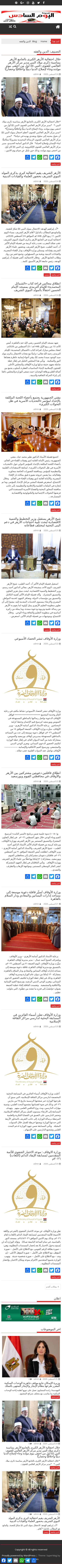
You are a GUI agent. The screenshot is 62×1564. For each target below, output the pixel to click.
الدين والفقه (55, 164)
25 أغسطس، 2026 (50, 1379)
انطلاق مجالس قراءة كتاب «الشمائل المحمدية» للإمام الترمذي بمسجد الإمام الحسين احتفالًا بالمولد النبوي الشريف (36, 287)
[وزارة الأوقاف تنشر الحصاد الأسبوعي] (31, 676)
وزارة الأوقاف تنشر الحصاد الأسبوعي (37, 638)
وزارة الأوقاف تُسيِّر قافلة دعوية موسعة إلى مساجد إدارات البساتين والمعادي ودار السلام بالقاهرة (33, 895)
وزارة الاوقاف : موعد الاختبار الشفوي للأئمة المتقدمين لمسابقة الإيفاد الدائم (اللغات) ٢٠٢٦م (34, 1155)
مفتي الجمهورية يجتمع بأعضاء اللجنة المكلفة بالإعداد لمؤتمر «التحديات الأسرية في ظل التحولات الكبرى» (33, 401)
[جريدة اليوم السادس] (31, 21)
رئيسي (47, 275)
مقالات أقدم (51, 1286)
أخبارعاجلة (55, 1397)
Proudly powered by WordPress (19, 1555)
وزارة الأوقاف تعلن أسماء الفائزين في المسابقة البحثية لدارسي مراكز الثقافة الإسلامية (36, 1018)
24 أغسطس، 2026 (50, 1443)
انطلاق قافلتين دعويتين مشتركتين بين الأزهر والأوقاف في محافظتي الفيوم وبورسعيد (33, 774)
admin (36, 74)
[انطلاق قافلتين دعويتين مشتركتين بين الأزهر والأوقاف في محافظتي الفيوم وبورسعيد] (31, 806)
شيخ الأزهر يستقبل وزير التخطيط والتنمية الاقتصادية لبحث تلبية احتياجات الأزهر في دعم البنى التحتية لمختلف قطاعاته (32, 522)
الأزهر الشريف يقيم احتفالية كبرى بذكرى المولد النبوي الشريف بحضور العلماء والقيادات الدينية (31, 174)
